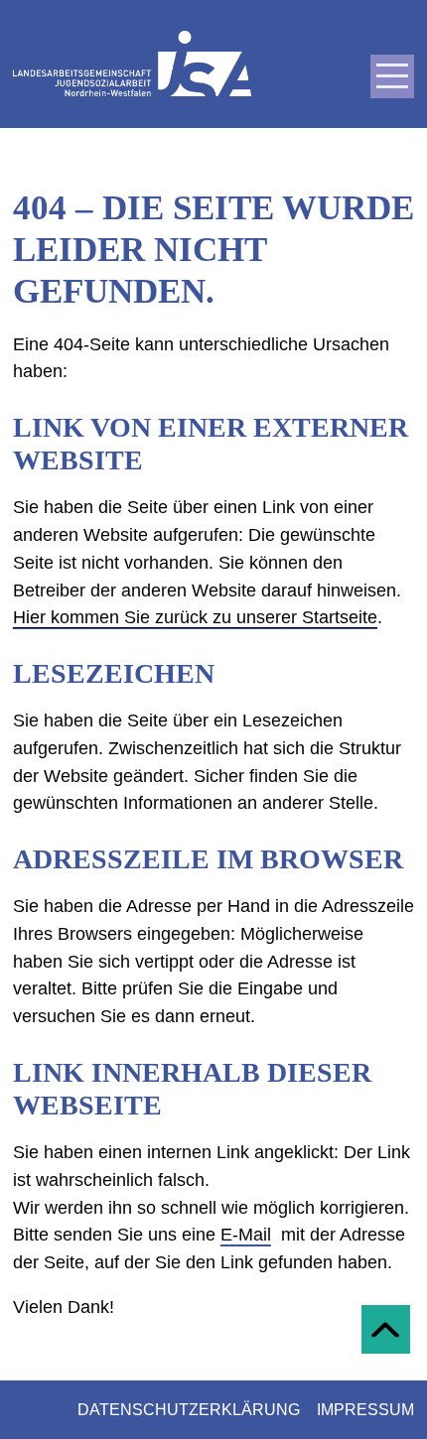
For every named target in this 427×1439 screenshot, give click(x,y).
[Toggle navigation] (392, 76)
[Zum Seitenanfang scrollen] (385, 1329)
